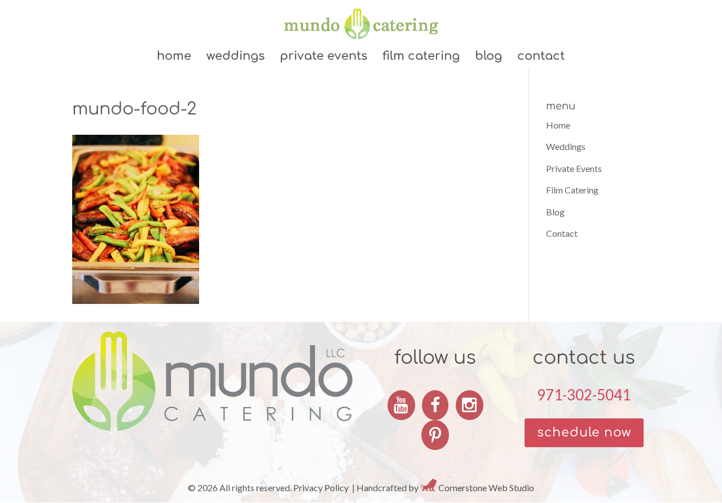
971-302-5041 (584, 395)
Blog (488, 57)
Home (174, 57)
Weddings (235, 57)
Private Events (323, 57)
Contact (541, 57)
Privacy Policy (321, 487)
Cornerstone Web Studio (486, 487)
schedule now (584, 432)
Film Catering (421, 57)
